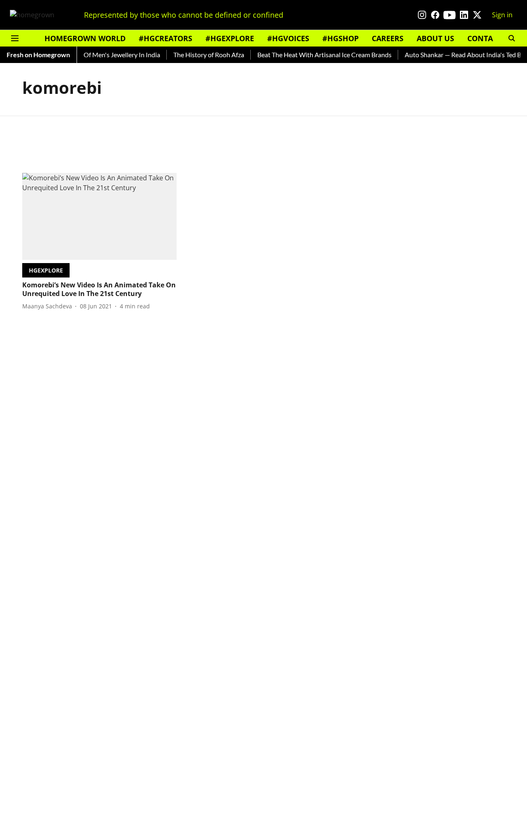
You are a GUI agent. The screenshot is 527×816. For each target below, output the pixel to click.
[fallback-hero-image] (99, 216)
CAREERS (387, 38)
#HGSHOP (340, 38)
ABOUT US (435, 38)
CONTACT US (490, 38)
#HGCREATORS (165, 38)
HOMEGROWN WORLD (85, 38)
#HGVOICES (288, 38)
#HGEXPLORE (229, 38)
